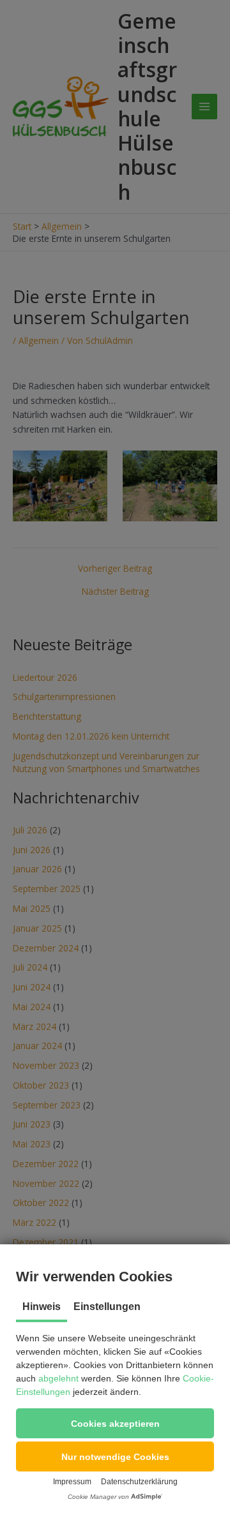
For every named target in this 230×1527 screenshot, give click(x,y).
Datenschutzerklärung (139, 1481)
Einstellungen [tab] (107, 1306)
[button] (115, 1423)
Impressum (72, 1481)
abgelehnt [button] (58, 1378)
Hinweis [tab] (41, 1306)
